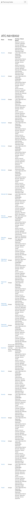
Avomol (3, 76)
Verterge (3, 441)
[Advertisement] (14, 19)
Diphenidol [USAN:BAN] (4, 304)
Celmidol (3, 99)
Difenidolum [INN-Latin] (4, 260)
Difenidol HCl (4, 194)
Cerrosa (3, 146)
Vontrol (3, 464)
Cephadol (3, 122)
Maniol (2, 371)
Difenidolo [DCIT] (3, 238)
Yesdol (2, 487)
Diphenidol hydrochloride (4, 325)
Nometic (3, 394)
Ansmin (3, 53)
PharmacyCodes (7, 2)
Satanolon (3, 417)
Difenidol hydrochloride (4, 216)
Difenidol (3, 170)
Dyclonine (3, 348)
